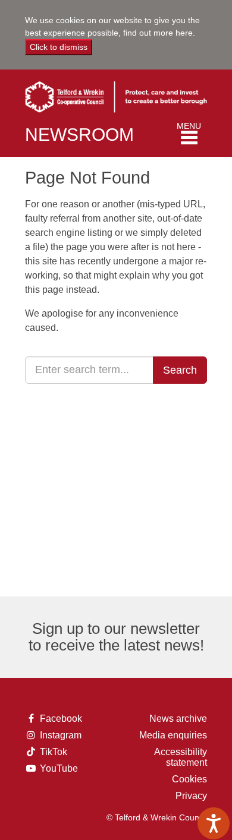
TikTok (57, 752)
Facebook (58, 718)
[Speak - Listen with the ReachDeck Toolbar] (213, 823)
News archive (178, 718)
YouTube (58, 768)
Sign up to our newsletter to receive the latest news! (116, 636)
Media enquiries (173, 735)
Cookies (189, 779)
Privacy (191, 796)
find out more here (158, 32)
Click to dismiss (58, 47)
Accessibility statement (180, 757)
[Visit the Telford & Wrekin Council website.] (116, 93)
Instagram (58, 735)
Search (180, 370)
